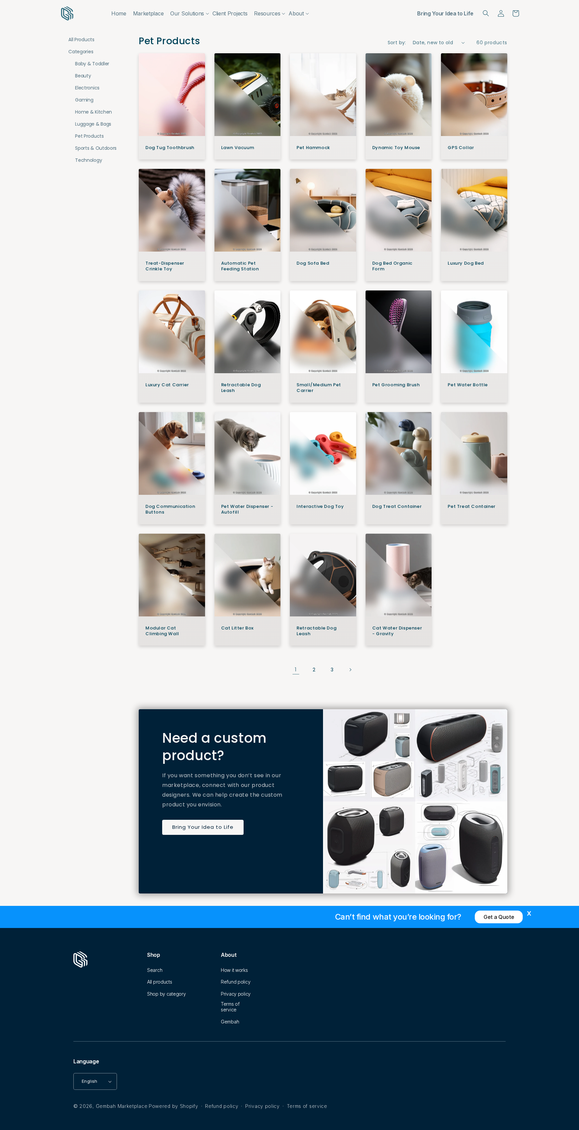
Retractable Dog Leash (241, 388)
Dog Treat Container (397, 507)
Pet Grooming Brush (396, 385)
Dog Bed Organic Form (392, 266)
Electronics (87, 87)
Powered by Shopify (173, 1106)
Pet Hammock (313, 148)
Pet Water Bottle (468, 385)
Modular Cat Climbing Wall (162, 631)
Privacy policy (236, 994)
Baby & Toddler (92, 63)
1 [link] (296, 669)
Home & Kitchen (93, 112)
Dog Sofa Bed (313, 263)
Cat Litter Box (237, 628)
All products (159, 982)
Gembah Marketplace (122, 1106)
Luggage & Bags (93, 124)
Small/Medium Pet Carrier (319, 388)
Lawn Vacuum (237, 148)
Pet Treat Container (471, 507)
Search (154, 970)
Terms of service (230, 1006)
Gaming (84, 99)
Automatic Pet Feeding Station (240, 266)
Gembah (230, 1021)
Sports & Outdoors (96, 148)
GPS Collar (461, 148)
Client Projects (229, 13)
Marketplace (148, 13)
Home (118, 13)
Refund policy (235, 982)
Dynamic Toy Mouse (396, 148)
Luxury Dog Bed (466, 263)
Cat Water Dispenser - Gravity (397, 631)
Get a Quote (499, 917)
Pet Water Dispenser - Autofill (247, 509)
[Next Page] (350, 669)
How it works (234, 970)
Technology (88, 160)
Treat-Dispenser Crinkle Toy (164, 266)
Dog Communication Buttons (170, 509)
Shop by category (166, 994)
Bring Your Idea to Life (445, 13)
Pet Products (89, 136)
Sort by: (397, 42)
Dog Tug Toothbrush (169, 148)
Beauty (83, 75)
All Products (81, 39)
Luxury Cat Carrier (167, 385)
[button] (188, 13)
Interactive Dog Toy (320, 507)
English (90, 1081)
